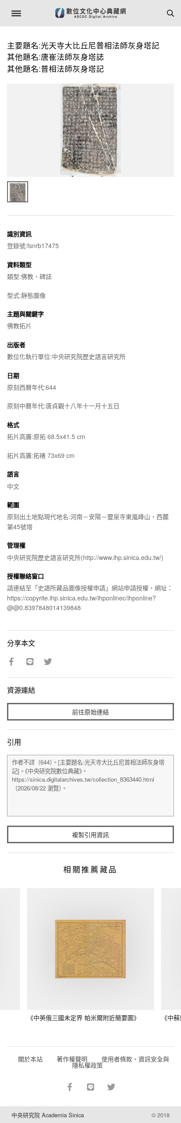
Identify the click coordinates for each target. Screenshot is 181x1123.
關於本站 (30, 1058)
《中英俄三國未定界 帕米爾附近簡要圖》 (83, 1017)
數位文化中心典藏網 (90, 13)
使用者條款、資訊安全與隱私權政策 (120, 1061)
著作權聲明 (72, 1058)
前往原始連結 (90, 711)
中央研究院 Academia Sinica (47, 1115)
